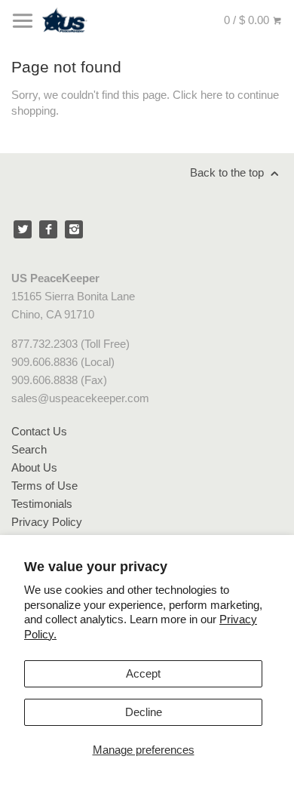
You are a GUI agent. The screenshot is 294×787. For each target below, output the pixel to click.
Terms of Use (44, 485)
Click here (197, 94)
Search (29, 449)
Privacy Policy (46, 521)
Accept (143, 673)
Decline (143, 712)
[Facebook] (48, 229)
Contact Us (39, 431)
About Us (34, 467)
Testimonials (41, 503)
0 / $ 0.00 (248, 20)
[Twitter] (23, 229)
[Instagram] (74, 229)
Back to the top (228, 172)
